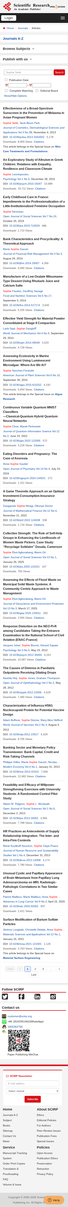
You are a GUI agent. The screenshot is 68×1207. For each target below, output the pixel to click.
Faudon (12, 291)
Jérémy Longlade (13, 929)
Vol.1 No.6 (48, 808)
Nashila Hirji (10, 678)
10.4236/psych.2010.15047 (25, 183)
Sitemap (8, 1130)
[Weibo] (53, 996)
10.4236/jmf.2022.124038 (24, 520)
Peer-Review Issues (49, 1130)
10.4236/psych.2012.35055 (25, 654)
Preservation (44, 1163)
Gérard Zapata (49, 645)
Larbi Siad (9, 328)
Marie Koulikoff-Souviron (17, 845)
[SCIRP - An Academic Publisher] (26, 6)
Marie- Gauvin (15, 249)
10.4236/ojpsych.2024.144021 (27, 478)
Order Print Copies (14, 1163)
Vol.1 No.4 (19, 855)
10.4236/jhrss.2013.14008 (25, 860)
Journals (23, 28)
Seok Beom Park (30, 122)
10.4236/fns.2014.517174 (24, 305)
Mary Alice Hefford (52, 720)
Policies (43, 1147)
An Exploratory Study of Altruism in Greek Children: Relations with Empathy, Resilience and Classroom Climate (33, 164)
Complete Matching (21, 90)
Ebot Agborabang (18, 552)
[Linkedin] (37, 996)
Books (6, 1125)
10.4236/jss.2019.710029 (24, 225)
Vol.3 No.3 (56, 253)
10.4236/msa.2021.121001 (25, 943)
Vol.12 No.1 (53, 934)
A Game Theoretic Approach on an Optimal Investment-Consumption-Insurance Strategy (33, 496)
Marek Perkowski (30, 426)
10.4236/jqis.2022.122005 (24, 440)
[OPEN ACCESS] (57, 6)
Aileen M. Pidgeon (14, 803)
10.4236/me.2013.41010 (24, 771)
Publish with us (16, 59)
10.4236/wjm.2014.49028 (24, 342)
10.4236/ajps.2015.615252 (25, 384)
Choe (11, 426)
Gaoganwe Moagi (18, 505)
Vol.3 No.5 (23, 650)
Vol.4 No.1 (31, 766)
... (51, 968)
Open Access (45, 1153)
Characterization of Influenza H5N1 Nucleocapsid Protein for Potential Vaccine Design (33, 710)
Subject (7, 1120)
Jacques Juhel (11, 645)
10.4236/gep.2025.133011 (25, 613)
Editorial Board (49, 90)
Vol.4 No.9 (43, 333)
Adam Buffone (11, 720)
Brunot (30, 645)
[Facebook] (21, 996)
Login (9, 18)
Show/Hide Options (15, 95)
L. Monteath (38, 803)
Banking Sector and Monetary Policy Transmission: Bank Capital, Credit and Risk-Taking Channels (31, 752)
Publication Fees (47, 1135)
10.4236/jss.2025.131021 (24, 566)
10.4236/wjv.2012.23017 (24, 734)
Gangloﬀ (26, 328)
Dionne (30, 720)
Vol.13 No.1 (49, 557)
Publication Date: (18, 80)
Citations (39, 141)
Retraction (43, 1168)
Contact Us (9, 1135)
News (6, 1141)
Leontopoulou (16, 174)
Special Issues (45, 1141)
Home (10, 28)
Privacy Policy (45, 1174)
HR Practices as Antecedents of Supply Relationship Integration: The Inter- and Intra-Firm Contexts (31, 836)
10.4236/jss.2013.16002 (23, 818)
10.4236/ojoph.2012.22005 (25, 692)
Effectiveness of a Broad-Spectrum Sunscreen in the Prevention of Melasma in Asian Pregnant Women (33, 113)
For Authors (44, 1125)
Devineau (13, 211)
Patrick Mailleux (12, 896)
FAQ (5, 1179)
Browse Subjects (17, 49)
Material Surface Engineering (21, 957)
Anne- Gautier (15, 463)
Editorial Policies (46, 1120)
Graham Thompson (48, 678)
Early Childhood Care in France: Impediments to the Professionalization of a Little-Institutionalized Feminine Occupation (34, 201)
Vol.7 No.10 (49, 216)
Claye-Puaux (46, 845)
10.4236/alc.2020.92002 (23, 906)
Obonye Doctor (44, 505)
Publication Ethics (47, 1158)
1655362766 (15, 1026)
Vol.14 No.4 (43, 468)
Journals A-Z (10, 1114)
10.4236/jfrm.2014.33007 (24, 263)
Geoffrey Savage (33, 291)
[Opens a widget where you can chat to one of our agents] (53, 1200)
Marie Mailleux (32, 896)
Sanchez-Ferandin (18, 370)
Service (9, 1147)
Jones (27, 678)
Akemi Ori (40, 552)
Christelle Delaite (35, 929)
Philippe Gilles (11, 762)
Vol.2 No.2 (48, 682)
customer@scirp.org (20, 1016)
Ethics (40, 1114)
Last (33, 974)
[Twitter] (5, 996)
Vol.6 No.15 (53, 375)
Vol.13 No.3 (10, 608)
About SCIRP (47, 1109)
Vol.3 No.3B (25, 132)
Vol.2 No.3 (41, 724)
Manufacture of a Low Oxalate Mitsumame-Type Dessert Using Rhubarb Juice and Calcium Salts (33, 281)
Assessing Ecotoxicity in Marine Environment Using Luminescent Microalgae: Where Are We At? (26, 360)
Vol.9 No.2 (41, 901)
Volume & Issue (12, 1184)
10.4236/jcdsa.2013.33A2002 (26, 137)
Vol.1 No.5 (23, 178)
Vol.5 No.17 (44, 295)
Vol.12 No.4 (50, 510)
